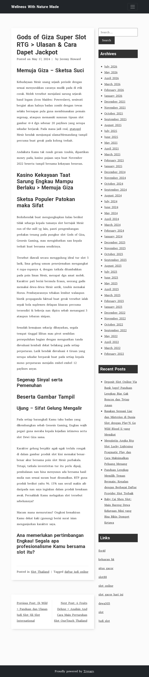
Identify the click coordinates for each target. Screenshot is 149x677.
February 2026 (114, 90)
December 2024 (114, 172)
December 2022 (114, 313)
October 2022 (113, 324)
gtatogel (75, 129)
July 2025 (110, 131)
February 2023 (114, 301)
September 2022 (115, 330)
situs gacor (105, 568)
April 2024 (111, 219)
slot (101, 612)
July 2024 (110, 201)
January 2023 (113, 307)
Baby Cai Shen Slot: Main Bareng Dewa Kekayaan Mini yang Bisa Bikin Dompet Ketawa (117, 511)
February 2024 (114, 231)
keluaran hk (106, 559)
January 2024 (113, 236)
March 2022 (112, 348)
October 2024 (113, 184)
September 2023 (115, 260)
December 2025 (114, 102)
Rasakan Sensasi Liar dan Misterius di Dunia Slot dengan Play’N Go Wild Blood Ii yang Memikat (120, 422)
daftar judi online (76, 572)
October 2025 (113, 113)
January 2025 (113, 166)
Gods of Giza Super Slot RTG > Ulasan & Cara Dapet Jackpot (51, 44)
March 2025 (112, 154)
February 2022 (114, 354)
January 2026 (113, 96)
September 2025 (115, 119)
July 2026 (110, 66)
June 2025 (111, 137)
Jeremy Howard (70, 59)
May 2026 (111, 72)
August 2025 (113, 125)
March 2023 (112, 295)
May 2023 (111, 283)
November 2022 (115, 318)
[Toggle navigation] (133, 6)
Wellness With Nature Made (35, 7)
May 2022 (111, 336)
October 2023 (113, 254)
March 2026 (112, 84)
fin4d (101, 551)
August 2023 (113, 266)
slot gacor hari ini (110, 594)
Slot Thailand (40, 572)
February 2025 (114, 160)
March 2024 (112, 225)
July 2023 (110, 272)
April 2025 (111, 148)
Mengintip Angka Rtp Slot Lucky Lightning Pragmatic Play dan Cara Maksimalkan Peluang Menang (119, 452)
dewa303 (104, 603)
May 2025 (111, 143)
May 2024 (111, 213)
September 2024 (115, 190)
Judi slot (104, 621)
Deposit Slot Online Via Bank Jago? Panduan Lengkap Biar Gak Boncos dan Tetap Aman (120, 393)
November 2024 (115, 178)
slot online (105, 586)
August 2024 (113, 195)
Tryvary (88, 671)
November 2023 (115, 248)
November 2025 (115, 108)
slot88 (102, 577)
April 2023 (111, 289)
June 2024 (111, 207)
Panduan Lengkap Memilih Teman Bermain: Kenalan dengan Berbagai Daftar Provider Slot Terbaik (120, 481)
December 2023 (114, 242)
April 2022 (111, 342)
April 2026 (111, 78)
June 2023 (111, 277)
